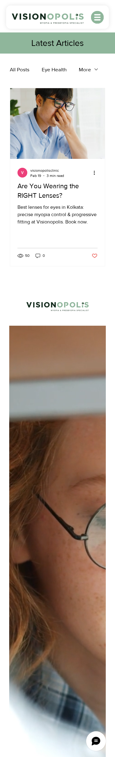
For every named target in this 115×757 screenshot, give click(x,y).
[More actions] (96, 172)
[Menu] (97, 17)
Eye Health (54, 69)
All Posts (19, 69)
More (85, 69)
